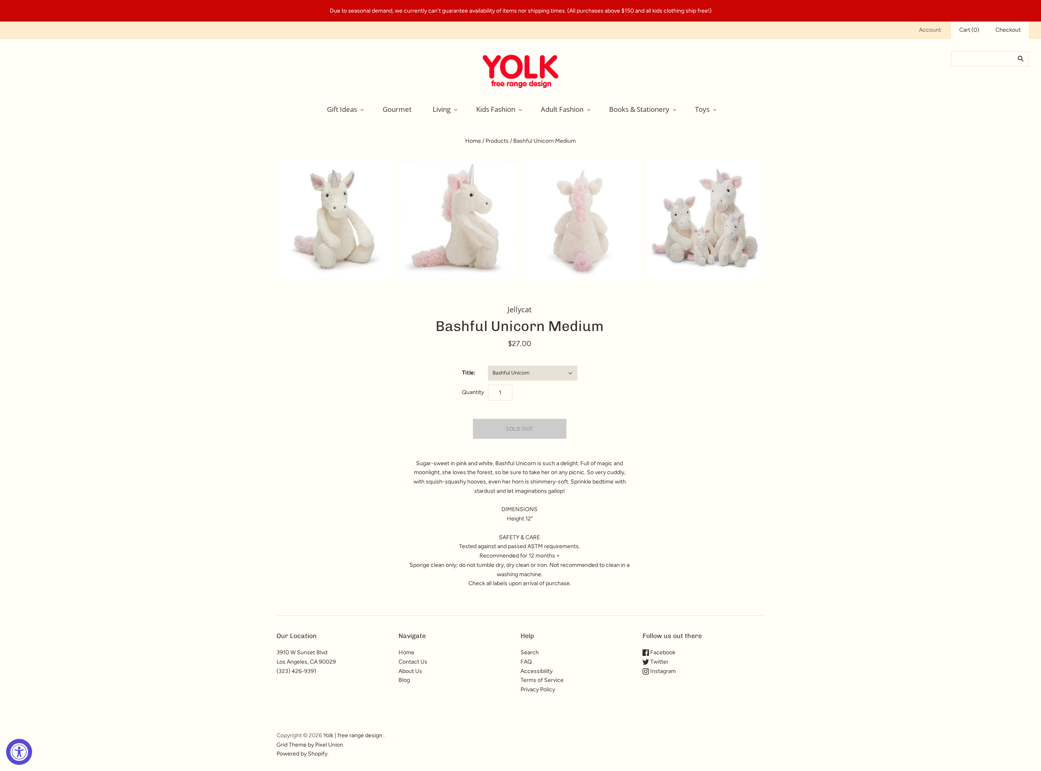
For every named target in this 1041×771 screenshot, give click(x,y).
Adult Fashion (562, 109)
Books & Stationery (639, 109)
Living (442, 109)
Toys (702, 109)
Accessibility (536, 671)
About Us (410, 671)
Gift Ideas (342, 109)
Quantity (473, 392)
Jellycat (519, 309)
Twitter (659, 661)
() (969, 29)
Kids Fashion (495, 109)
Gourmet (397, 109)
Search (529, 652)
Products (497, 140)
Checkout (1008, 29)
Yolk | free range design (352, 735)
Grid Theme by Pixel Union (310, 744)
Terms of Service (542, 680)
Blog (404, 680)
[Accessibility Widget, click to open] (19, 752)
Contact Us (413, 661)
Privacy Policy (537, 689)
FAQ (526, 661)
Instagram (662, 671)
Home (473, 140)
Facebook (662, 652)
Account (930, 29)
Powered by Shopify (302, 753)
